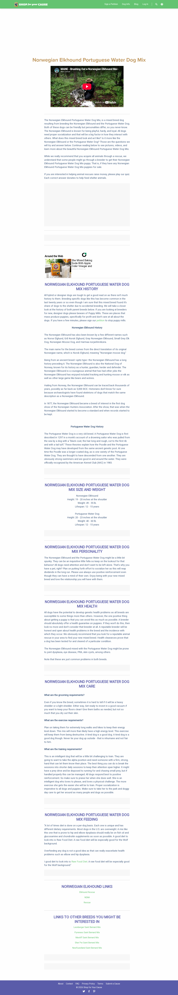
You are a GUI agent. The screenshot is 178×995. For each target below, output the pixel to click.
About (60, 983)
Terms (100, 983)
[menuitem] (111, 4)
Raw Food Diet (79, 861)
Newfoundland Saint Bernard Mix (87, 948)
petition (101, 320)
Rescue (87, 902)
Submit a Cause (113, 983)
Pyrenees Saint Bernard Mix (87, 932)
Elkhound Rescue (87, 892)
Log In (145, 4)
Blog (136, 4)
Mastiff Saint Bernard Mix (87, 937)
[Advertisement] (89, 32)
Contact (69, 983)
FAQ (77, 983)
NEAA (87, 897)
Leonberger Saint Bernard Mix (87, 927)
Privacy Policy (88, 983)
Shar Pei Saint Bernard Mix (87, 942)
